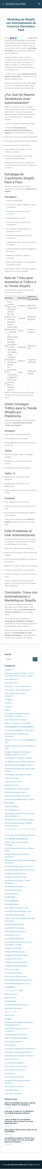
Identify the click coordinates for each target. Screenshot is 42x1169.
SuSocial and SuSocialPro (15, 1086)
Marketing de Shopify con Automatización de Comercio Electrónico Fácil (21, 25)
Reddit (8, 710)
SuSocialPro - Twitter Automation (18, 690)
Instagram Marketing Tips (16, 952)
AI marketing (11, 1073)
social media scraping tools (16, 1070)
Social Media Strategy (14, 890)
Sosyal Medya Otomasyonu (16, 931)
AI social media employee (15, 1063)
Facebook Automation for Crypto (18, 796)
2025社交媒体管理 (12, 901)
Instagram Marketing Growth (17, 966)
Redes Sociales (11, 998)
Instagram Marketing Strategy (17, 955)
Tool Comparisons (13, 810)
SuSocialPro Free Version (15, 1077)
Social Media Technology (15, 928)
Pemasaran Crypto (13, 778)
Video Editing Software (14, 1041)
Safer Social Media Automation (17, 1038)
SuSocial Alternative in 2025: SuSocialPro (15, 694)
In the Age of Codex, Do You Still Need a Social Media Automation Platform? (19, 1112)
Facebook (9, 670)
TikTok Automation (13, 969)
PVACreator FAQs (12, 1059)
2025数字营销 (11, 897)
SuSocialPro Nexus (13, 1090)
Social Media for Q (13, 679)
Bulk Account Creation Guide (17, 976)
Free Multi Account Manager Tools (19, 911)
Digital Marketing (12, 893)
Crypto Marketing (12, 806)
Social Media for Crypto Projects (18, 789)
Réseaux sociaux (12, 994)
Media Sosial (10, 1015)
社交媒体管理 (11, 987)
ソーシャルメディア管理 (15, 990)
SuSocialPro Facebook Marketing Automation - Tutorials (17, 715)
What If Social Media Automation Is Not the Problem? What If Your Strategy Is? (20, 1104)
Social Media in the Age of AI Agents (19, 758)
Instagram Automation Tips (16, 877)
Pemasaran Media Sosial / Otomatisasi (20, 870)
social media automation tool (17, 1034)
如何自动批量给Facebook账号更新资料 (20, 727)
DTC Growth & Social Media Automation (21, 835)
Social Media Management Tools (18, 983)
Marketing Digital (12, 904)
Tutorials (9, 706)
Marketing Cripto (12, 785)
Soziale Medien (11, 1001)
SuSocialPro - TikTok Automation (18, 686)
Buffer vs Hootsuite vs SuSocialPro (19, 723)
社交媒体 (9, 1019)
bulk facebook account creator (17, 1066)
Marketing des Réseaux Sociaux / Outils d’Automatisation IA (20, 814)
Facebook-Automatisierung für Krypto (20, 799)
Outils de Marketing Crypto (16, 792)
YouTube (9, 703)
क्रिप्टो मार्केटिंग (10, 803)
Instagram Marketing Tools (16, 873)
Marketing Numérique (14, 1008)
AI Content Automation (14, 973)
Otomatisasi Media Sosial (15, 924)
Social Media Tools (13, 935)
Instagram (10, 699)
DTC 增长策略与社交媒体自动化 (17, 839)
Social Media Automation (15, 886)
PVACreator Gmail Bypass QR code (19, 1052)
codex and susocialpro (14, 1093)
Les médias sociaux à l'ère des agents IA (21, 761)
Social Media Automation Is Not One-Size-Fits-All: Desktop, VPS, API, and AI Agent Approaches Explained (20, 1140)
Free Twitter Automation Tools (17, 908)
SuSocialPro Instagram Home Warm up (21, 1048)
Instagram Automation (14, 959)
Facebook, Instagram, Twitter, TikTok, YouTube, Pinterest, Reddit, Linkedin (20, 674)
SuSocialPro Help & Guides (16, 915)
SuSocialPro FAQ (12, 683)
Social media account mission (17, 720)
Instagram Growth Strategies (17, 962)
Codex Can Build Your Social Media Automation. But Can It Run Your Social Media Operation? (19, 1121)
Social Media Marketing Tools (17, 1005)
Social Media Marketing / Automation (20, 866)
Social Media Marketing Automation (19, 980)
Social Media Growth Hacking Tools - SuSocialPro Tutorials (19, 943)
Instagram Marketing (14, 948)
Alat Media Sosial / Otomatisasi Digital (20, 819)
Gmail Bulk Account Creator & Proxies (20, 1056)
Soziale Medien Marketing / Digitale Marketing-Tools (18, 824)
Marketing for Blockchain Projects (19, 774)
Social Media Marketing (15, 938)
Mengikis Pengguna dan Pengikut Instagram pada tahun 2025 (18, 753)
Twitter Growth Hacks (14, 782)
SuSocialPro (11, 214)
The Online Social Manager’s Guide (19, 765)
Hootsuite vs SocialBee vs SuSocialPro (20, 730)
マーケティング (11, 1012)
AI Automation (11, 1045)
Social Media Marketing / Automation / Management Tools (19, 1023)
